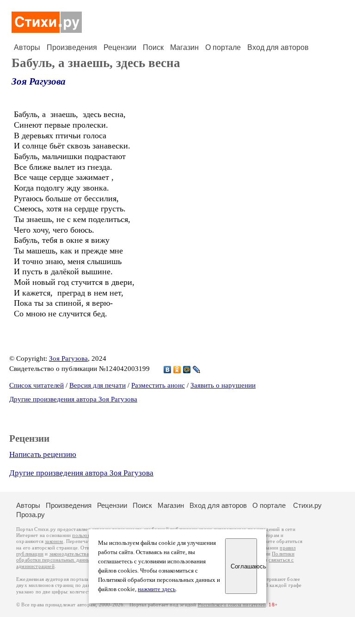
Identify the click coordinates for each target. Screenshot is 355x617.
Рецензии (120, 47)
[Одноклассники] (177, 370)
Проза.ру (30, 514)
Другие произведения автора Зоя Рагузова (73, 399)
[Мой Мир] (187, 370)
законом (54, 541)
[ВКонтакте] (167, 370)
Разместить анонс (158, 385)
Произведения (72, 47)
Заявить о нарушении (223, 385)
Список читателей (36, 385)
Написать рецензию (42, 454)
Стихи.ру (307, 505)
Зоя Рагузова (39, 81)
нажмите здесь (157, 589)
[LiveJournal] (197, 370)
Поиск (153, 47)
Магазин (184, 47)
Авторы (27, 47)
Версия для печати (97, 385)
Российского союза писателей (232, 604)
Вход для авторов (278, 47)
